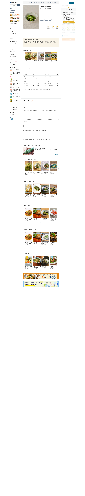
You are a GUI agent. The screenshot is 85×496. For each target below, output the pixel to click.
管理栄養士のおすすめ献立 (14, 43)
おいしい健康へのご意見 (13, 109)
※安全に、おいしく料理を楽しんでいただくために (30, 123)
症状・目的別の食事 (13, 56)
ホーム (12, 8)
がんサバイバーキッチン (13, 49)
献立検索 (11, 39)
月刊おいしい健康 (12, 64)
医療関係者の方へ (13, 12)
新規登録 (71, 3)
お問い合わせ (12, 110)
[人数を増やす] (32, 101)
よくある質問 (12, 112)
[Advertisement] (41, 34)
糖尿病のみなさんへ (13, 51)
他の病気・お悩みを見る (13, 23)
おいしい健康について (14, 10)
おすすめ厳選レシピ (13, 33)
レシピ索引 (11, 31)
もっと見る (24, 200)
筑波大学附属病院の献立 (13, 41)
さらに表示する (41, 45)
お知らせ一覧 (12, 114)
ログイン (65, 3)
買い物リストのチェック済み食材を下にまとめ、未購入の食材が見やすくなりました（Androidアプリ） (41, 2)
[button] (58, 57)
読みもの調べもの (12, 62)
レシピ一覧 (11, 28)
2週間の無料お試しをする (68, 22)
